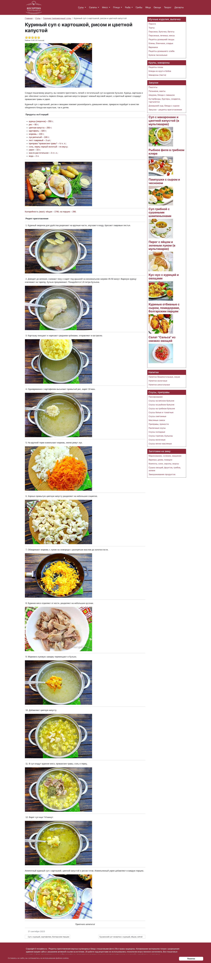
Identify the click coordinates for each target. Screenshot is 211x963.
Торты (152, 27)
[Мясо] (109, 7)
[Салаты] (98, 7)
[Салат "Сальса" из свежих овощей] (161, 353)
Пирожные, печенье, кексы (162, 35)
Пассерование (156, 397)
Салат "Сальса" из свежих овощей (162, 339)
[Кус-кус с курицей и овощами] (161, 291)
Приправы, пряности (159, 424)
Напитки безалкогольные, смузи (164, 377)
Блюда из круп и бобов (160, 71)
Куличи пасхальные (158, 55)
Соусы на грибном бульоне (162, 408)
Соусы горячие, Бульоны (161, 436)
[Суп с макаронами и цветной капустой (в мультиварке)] (161, 136)
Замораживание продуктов (162, 474)
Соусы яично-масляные (160, 443)
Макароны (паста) (157, 75)
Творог (167, 7)
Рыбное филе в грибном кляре (166, 151)
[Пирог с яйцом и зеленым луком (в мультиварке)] (161, 261)
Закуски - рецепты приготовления (165, 109)
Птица (116, 7)
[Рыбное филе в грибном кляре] (161, 166)
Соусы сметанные (157, 416)
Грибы (139, 7)
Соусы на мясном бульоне (161, 400)
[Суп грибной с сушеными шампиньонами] (161, 228)
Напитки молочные (158, 380)
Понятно (191, 959)
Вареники (153, 47)
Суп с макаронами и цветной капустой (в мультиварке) (164, 120)
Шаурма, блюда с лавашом (162, 95)
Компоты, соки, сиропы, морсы (164, 463)
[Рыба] (131, 7)
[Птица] (121, 7)
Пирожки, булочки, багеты (161, 31)
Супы (81, 7)
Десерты (179, 7)
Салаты (93, 7)
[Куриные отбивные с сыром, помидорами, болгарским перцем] (161, 324)
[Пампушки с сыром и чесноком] (161, 195)
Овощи (157, 7)
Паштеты (153, 87)
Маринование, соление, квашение (165, 456)
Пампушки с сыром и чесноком (164, 181)
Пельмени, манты (157, 91)
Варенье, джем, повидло (160, 459)
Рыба (127, 7)
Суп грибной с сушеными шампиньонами (160, 212)
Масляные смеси (157, 420)
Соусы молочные (157, 439)
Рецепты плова (156, 67)
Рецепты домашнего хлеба (161, 51)
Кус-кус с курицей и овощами (164, 276)
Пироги (152, 24)
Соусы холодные (157, 432)
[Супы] (85, 7)
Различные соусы (157, 428)
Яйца (148, 7)
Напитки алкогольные (159, 384)
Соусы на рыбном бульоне (161, 404)
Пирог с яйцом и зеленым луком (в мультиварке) (162, 245)
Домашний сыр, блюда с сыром (164, 105)
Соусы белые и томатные (161, 412)
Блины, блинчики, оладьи (161, 43)
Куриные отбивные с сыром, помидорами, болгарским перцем (164, 308)
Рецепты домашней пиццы (161, 39)
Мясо (105, 7)
